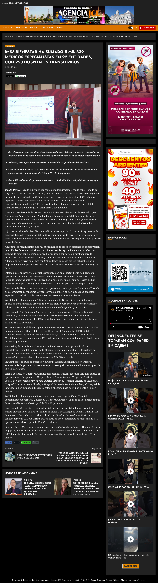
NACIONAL (35, 27)
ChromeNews (126, 580)
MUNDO (60, 27)
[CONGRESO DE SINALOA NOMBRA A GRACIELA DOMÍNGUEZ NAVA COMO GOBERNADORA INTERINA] (62, 486)
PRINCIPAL (20, 27)
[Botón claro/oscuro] (130, 27)
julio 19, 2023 (12, 67)
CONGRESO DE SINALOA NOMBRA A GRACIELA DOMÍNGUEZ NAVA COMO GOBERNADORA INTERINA (86, 487)
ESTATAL (47, 27)
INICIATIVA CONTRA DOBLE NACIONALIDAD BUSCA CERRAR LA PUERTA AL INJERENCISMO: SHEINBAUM (37, 489)
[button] (136, 27)
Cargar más (131, 566)
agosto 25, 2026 (81, 495)
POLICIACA (7, 27)
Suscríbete (149, 27)
